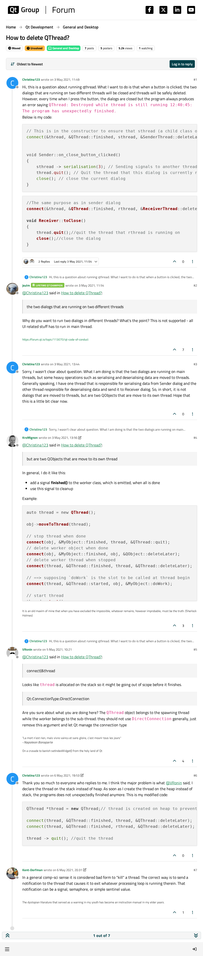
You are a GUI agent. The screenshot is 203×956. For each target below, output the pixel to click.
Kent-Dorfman (32, 869)
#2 (195, 285)
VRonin (27, 649)
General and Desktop (65, 48)
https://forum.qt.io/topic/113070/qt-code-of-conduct (55, 339)
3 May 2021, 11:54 (91, 285)
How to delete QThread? (81, 293)
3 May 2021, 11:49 (66, 79)
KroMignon (30, 437)
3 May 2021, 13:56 (64, 437)
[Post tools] (192, 261)
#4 (195, 437)
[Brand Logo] (41, 10)
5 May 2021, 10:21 (59, 649)
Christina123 (31, 79)
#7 (195, 869)
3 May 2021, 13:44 (66, 364)
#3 (195, 364)
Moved (16, 48)
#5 (195, 649)
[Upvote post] (174, 261)
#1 (195, 79)
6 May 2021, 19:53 (66, 775)
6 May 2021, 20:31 (69, 869)
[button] (7, 949)
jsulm (26, 285)
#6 (195, 775)
